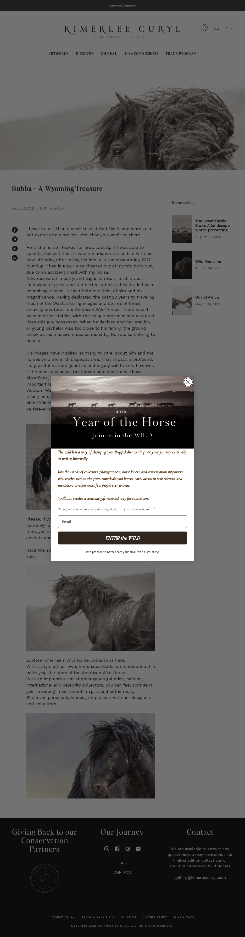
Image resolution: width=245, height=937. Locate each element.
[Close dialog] (188, 382)
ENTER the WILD (122, 538)
